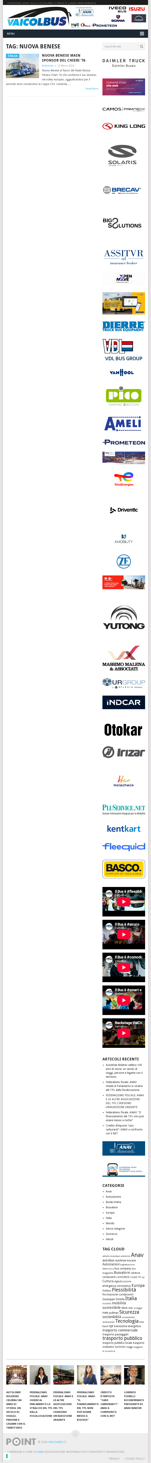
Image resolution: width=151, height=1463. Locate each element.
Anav (109, 1191)
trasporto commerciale (120, 1330)
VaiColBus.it (57, 1442)
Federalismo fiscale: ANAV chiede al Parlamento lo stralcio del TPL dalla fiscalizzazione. (124, 1085)
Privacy (114, 1458)
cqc (143, 1277)
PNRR (105, 1312)
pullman (114, 1312)
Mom (125, 1307)
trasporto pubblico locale (117, 1342)
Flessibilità (124, 1290)
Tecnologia (127, 1321)
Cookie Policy (135, 1458)
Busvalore (112, 1207)
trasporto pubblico (122, 1338)
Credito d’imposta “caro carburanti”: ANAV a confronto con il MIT (124, 1129)
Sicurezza (111, 1233)
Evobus (106, 1290)
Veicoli (109, 1239)
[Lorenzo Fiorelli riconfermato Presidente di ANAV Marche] (134, 1376)
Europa (110, 1212)
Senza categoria (115, 1228)
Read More (92, 88)
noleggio (138, 1308)
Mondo (110, 1223)
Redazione (48, 65)
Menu (11, 33)
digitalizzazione (122, 1281)
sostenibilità (111, 1317)
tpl (111, 1326)
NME (130, 1308)
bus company (123, 1268)
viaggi (129, 1347)
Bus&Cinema (113, 1202)
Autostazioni (113, 1196)
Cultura (107, 1281)
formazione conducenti (118, 1294)
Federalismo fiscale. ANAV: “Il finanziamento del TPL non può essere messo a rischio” (125, 1116)
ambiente (125, 1256)
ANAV (40, 1451)
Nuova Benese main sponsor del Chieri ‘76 (63, 57)
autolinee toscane (125, 1260)
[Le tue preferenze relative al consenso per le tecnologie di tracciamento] (7, 1456)
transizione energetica (127, 1326)
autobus (108, 1260)
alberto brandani (111, 1256)
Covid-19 (135, 1277)
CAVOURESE (123, 1277)
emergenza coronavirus (116, 1285)
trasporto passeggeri (115, 1334)
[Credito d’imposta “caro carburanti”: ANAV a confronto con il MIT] (110, 1376)
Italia (109, 1218)
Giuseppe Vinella (113, 1299)
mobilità (106, 1303)
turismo (120, 1347)
